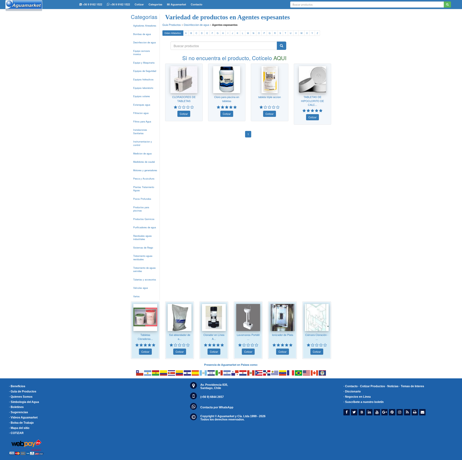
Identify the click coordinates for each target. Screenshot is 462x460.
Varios (136, 296)
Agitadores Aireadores (144, 25)
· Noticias (392, 386)
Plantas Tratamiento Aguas (143, 188)
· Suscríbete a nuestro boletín (363, 401)
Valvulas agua (140, 288)
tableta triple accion (269, 97)
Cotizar (139, 4)
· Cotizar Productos (371, 386)
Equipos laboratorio (143, 88)
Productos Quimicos (143, 219)
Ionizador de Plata (282, 335)
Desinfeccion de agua (144, 42)
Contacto (196, 4)
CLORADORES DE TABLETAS (184, 99)
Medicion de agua (142, 153)
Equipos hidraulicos (143, 79)
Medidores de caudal (144, 161)
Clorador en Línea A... (213, 336)
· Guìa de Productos (22, 391)
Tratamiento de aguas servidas (144, 269)
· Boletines (16, 407)
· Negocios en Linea (357, 396)
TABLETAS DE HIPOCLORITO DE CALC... (312, 101)
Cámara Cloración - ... (316, 336)
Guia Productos (171, 25)
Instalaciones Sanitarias (140, 131)
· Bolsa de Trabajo (21, 422)
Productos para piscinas (141, 209)
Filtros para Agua (142, 121)
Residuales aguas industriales (142, 237)
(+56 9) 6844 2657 (212, 396)
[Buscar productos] (281, 46)
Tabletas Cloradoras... (145, 336)
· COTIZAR (16, 433)
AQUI (279, 58)
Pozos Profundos (142, 198)
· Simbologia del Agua (24, 401)
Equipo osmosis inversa (141, 52)
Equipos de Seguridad (144, 71)
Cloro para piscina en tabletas (226, 99)
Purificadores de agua (144, 227)
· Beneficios (17, 386)
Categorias (155, 4)
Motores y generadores (145, 170)
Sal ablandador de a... (179, 336)
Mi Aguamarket (176, 4)
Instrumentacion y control (142, 143)
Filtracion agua (141, 113)
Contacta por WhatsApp (216, 407)
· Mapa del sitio (19, 427)
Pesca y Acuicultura (143, 178)
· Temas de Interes (411, 386)
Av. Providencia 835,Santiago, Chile (214, 386)
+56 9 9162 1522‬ (92, 4)
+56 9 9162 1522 (120, 4)
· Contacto (350, 386)
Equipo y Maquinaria (143, 62)
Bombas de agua (142, 34)
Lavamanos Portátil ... (248, 336)
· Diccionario (352, 391)
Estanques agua (141, 104)
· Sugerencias (18, 412)
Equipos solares (141, 96)
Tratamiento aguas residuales (142, 257)
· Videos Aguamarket (23, 417)
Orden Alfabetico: (172, 32)
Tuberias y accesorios (144, 279)
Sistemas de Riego (143, 247)
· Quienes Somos (20, 396)
